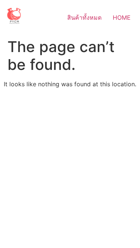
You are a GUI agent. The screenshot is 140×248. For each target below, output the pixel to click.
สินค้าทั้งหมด (84, 17)
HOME (122, 17)
